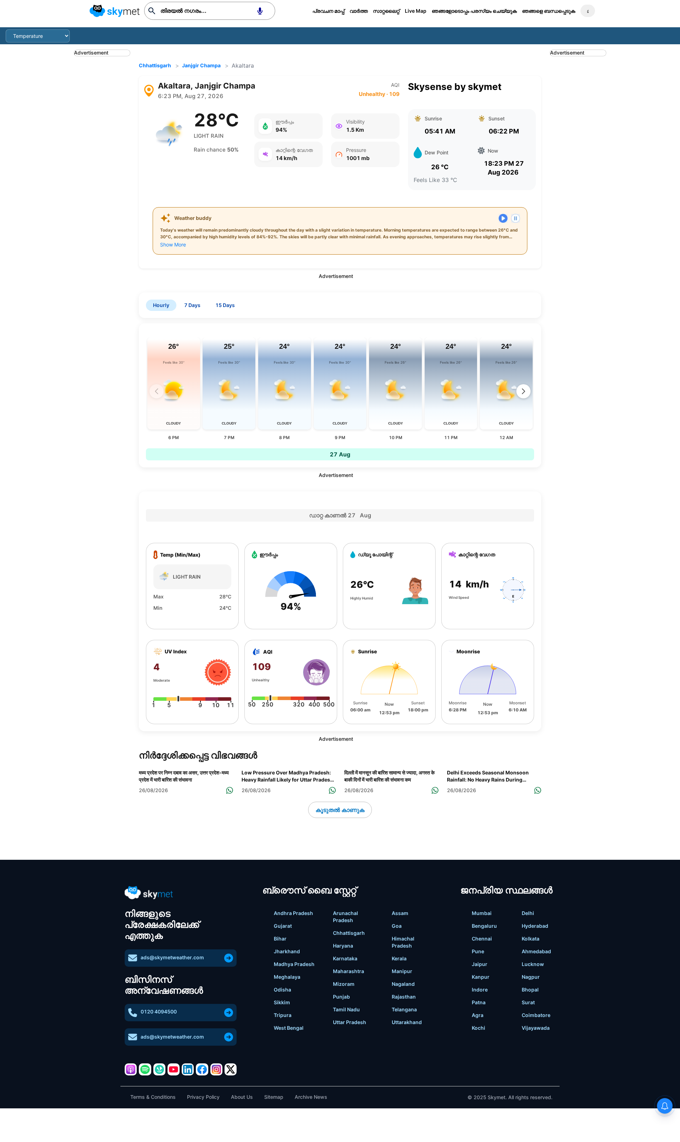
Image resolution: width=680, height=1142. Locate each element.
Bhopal (530, 990)
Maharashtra (348, 971)
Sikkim (282, 1002)
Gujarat (283, 926)
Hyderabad (535, 926)
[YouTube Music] (174, 1069)
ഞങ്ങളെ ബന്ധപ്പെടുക (548, 11)
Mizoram (344, 984)
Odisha (282, 990)
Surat (528, 1002)
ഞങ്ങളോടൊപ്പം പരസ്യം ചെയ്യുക (474, 11)
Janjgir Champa (201, 65)
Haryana (343, 946)
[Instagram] (216, 1069)
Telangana (404, 1009)
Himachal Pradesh (403, 942)
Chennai (482, 939)
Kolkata (530, 939)
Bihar (280, 939)
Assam (400, 913)
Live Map (415, 11)
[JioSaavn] (159, 1069)
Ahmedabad (536, 951)
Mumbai (482, 913)
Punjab (341, 997)
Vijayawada (536, 1028)
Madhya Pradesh (294, 964)
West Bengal (289, 1028)
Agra (477, 1015)
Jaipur (479, 964)
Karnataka (345, 958)
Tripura (282, 1015)
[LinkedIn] (188, 1069)
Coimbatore (536, 1015)
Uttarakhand (407, 1022)
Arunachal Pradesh (345, 916)
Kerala (399, 958)
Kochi (478, 1028)
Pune (478, 951)
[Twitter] (231, 1069)
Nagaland (403, 984)
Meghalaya (287, 977)
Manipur (402, 971)
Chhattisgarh (155, 65)
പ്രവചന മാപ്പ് (328, 11)
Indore (480, 990)
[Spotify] (145, 1069)
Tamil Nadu (346, 1009)
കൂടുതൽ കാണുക (340, 809)
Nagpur (531, 977)
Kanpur (480, 977)
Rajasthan (404, 997)
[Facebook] (202, 1069)
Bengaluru (484, 926)
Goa (397, 926)
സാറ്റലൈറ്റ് (386, 11)
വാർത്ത (359, 11)
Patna (479, 1002)
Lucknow (533, 964)
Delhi (528, 913)
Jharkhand (287, 951)
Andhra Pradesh (293, 913)
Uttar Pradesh (349, 1022)
